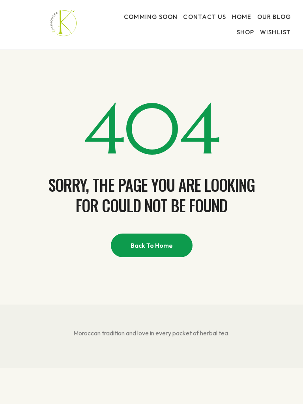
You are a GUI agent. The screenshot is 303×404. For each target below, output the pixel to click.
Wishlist (275, 32)
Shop (245, 32)
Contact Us (204, 17)
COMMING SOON (151, 17)
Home (242, 17)
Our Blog (274, 17)
